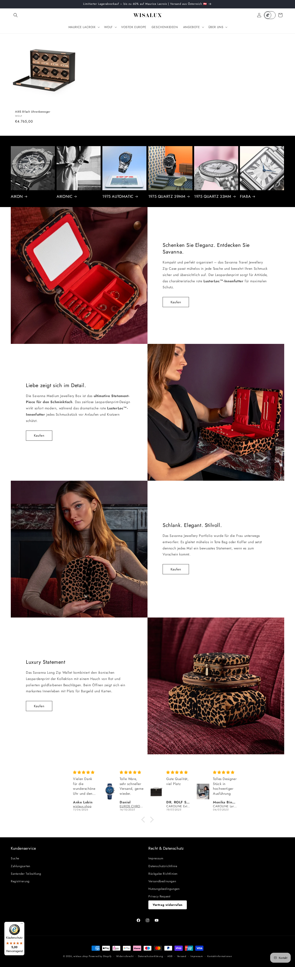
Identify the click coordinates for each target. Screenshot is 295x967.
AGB (170, 956)
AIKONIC (64, 196)
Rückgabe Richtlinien (163, 873)
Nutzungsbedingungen (163, 889)
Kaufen (176, 302)
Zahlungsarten (20, 866)
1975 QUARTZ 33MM (212, 196)
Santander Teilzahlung (26, 873)
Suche (15, 858)
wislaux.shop (80, 956)
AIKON (17, 196)
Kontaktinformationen (219, 956)
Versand (181, 956)
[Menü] (21, 924)
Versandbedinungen (162, 881)
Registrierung (20, 881)
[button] (15, 15)
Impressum (155, 858)
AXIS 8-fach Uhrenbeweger (32, 111)
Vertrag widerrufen (167, 905)
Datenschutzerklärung (150, 956)
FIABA (245, 196)
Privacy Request (159, 896)
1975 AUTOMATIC (117, 196)
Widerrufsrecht (125, 956)
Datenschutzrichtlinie (162, 866)
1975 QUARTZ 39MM (167, 196)
